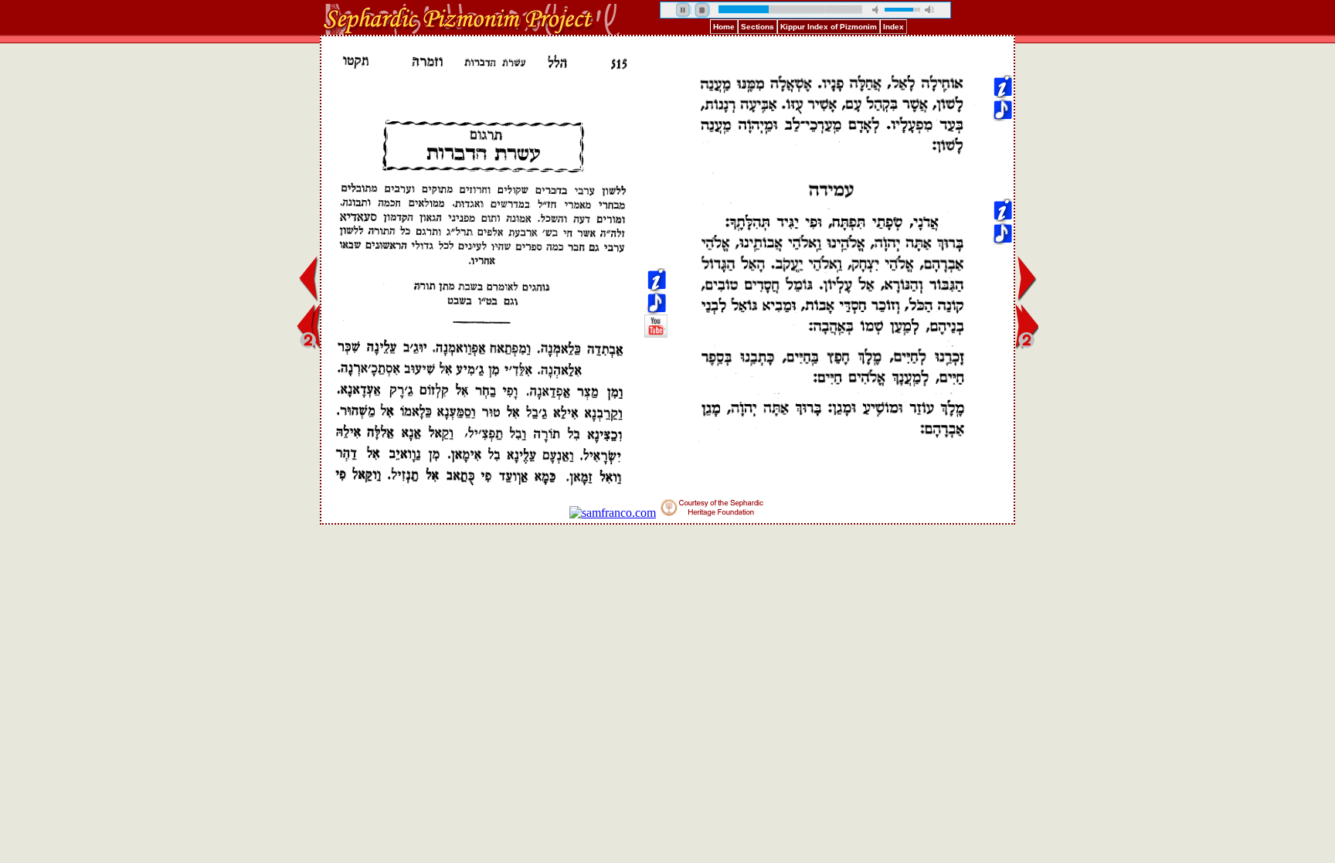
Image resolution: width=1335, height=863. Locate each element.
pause (683, 10)
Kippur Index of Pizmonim (828, 26)
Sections (757, 26)
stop (702, 10)
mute (877, 9)
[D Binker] (656, 101)
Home (724, 26)
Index (893, 26)
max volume (929, 9)
